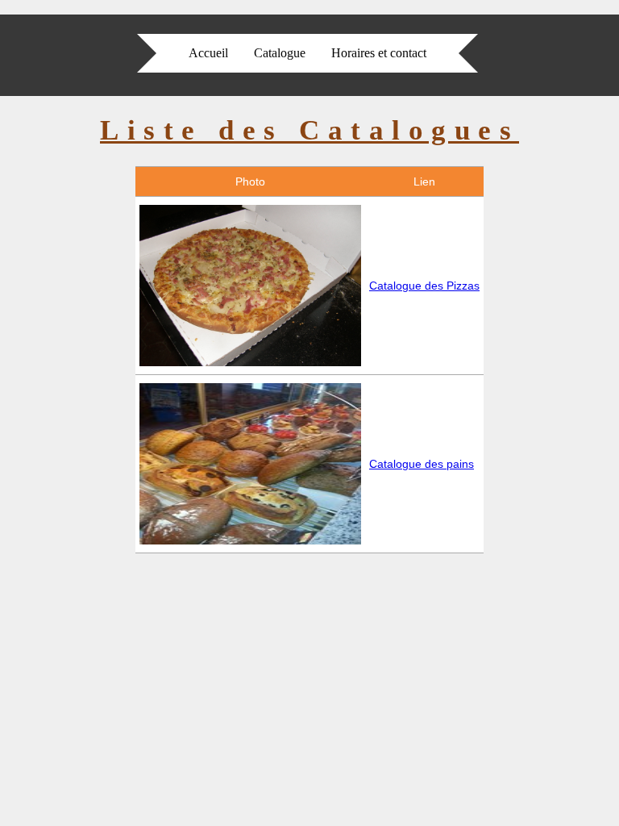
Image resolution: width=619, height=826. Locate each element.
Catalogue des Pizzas (424, 285)
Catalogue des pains (421, 463)
